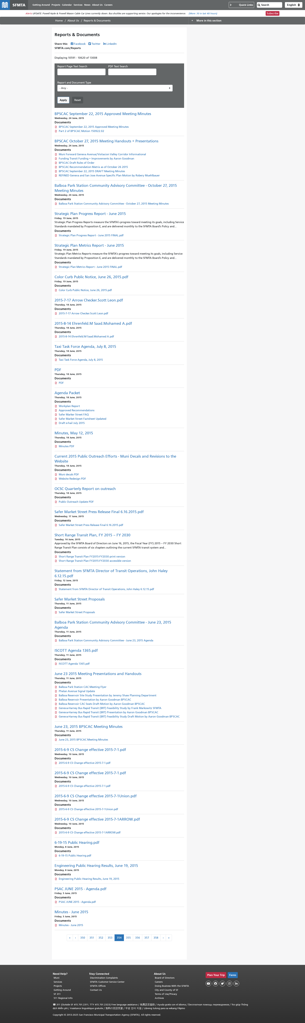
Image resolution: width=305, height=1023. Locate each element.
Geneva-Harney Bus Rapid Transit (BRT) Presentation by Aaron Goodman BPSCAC (108, 712)
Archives (159, 998)
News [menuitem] (87, 4)
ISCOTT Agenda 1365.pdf (76, 650)
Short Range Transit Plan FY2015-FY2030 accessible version (95, 560)
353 (110, 937)
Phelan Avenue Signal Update (77, 691)
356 (137, 937)
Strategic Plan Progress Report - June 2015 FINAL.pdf (91, 235)
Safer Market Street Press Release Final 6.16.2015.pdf (99, 512)
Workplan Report (69, 406)
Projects (58, 985)
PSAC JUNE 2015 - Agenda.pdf (80, 889)
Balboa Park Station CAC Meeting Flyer (82, 687)
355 (128, 937)
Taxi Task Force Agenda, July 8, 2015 (85, 346)
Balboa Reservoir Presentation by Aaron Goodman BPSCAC (95, 699)
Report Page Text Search (72, 66)
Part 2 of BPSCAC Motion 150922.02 (81, 131)
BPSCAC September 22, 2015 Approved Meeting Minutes (103, 114)
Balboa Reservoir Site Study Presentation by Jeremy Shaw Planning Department (107, 695)
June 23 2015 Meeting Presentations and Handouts (98, 673)
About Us (73, 20)
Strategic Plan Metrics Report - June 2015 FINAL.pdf (90, 267)
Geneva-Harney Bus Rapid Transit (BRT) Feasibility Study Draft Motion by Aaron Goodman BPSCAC (119, 716)
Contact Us (96, 989)
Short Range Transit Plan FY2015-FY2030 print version (92, 556)
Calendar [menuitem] (67, 4)
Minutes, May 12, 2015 (74, 433)
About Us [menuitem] (97, 4)
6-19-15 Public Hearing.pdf (77, 842)
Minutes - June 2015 (71, 912)
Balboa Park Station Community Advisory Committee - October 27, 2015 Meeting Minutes (114, 203)
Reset (77, 100)
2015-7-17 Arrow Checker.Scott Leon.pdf (89, 300)
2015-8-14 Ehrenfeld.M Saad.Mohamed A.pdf (93, 323)
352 (100, 937)
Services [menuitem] (78, 4)
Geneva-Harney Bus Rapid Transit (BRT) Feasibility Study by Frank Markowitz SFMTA (110, 708)
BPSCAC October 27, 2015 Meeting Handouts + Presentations (106, 141)
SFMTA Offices (98, 985)
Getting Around (62, 989)
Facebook (80, 43)
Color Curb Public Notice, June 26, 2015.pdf (91, 277)
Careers (159, 981)
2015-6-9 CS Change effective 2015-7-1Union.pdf (96, 796)
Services (58, 981)
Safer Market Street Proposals (80, 599)
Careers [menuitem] (108, 4)
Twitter (96, 43)
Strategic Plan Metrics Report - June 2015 (89, 245)
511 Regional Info (63, 998)
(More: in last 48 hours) (203, 13)
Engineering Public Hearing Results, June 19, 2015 (96, 865)
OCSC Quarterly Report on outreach (85, 488)
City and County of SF (166, 989)
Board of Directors (164, 977)
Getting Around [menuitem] (41, 4)
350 (82, 937)
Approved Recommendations (76, 410)
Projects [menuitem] (56, 4)
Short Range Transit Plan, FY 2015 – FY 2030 (92, 535)
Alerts (29, 13)
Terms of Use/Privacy (166, 994)
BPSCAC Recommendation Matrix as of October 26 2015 (93, 167)
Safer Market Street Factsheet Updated (82, 418)
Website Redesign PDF (72, 478)
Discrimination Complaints (104, 977)
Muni (56, 977)
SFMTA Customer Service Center (107, 981)
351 (91, 937)
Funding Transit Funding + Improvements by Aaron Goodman (96, 158)
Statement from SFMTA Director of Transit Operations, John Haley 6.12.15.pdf (106, 589)
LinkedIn (111, 43)
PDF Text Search (118, 66)
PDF (58, 370)
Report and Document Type (74, 82)
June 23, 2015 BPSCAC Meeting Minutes (88, 726)
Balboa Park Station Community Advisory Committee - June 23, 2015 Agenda (106, 640)
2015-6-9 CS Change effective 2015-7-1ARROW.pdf (97, 819)
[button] (293, 5)
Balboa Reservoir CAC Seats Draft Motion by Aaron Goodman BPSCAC (102, 703)
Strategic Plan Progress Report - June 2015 (90, 213)
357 (146, 937)
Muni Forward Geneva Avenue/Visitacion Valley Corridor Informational (102, 154)
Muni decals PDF (69, 474)
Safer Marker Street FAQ (74, 414)
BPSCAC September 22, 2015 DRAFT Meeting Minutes (92, 171)
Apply (63, 100)
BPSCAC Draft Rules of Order (76, 162)
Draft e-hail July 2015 (72, 423)
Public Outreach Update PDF (76, 501)
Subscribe (272, 13)
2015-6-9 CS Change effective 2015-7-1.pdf (90, 749)
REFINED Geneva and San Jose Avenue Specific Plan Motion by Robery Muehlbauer (109, 175)
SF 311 (57, 994)
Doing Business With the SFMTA (172, 985)
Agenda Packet (67, 393)
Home (59, 20)
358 (156, 937)
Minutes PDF (66, 446)
